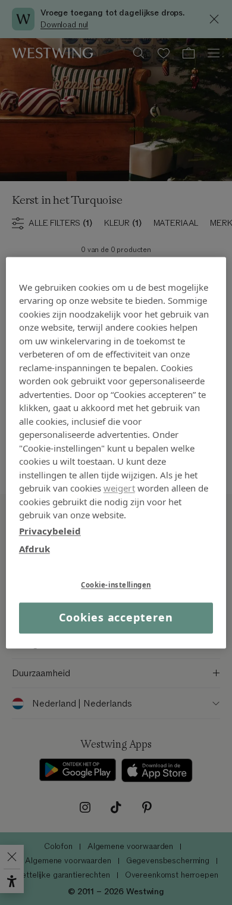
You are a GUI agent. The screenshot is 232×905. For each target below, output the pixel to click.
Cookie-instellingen (116, 584)
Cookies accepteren (116, 618)
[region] (116, 452)
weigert (119, 488)
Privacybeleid (50, 531)
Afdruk (34, 549)
